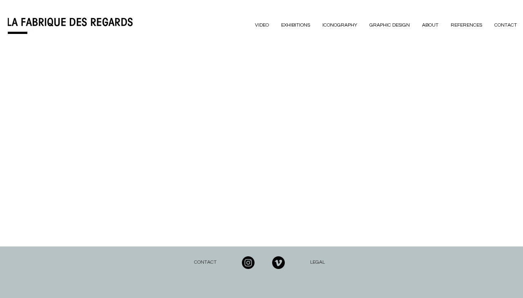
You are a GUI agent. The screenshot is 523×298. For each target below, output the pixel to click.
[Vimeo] (278, 262)
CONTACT (205, 262)
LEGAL (317, 262)
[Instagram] (248, 262)
